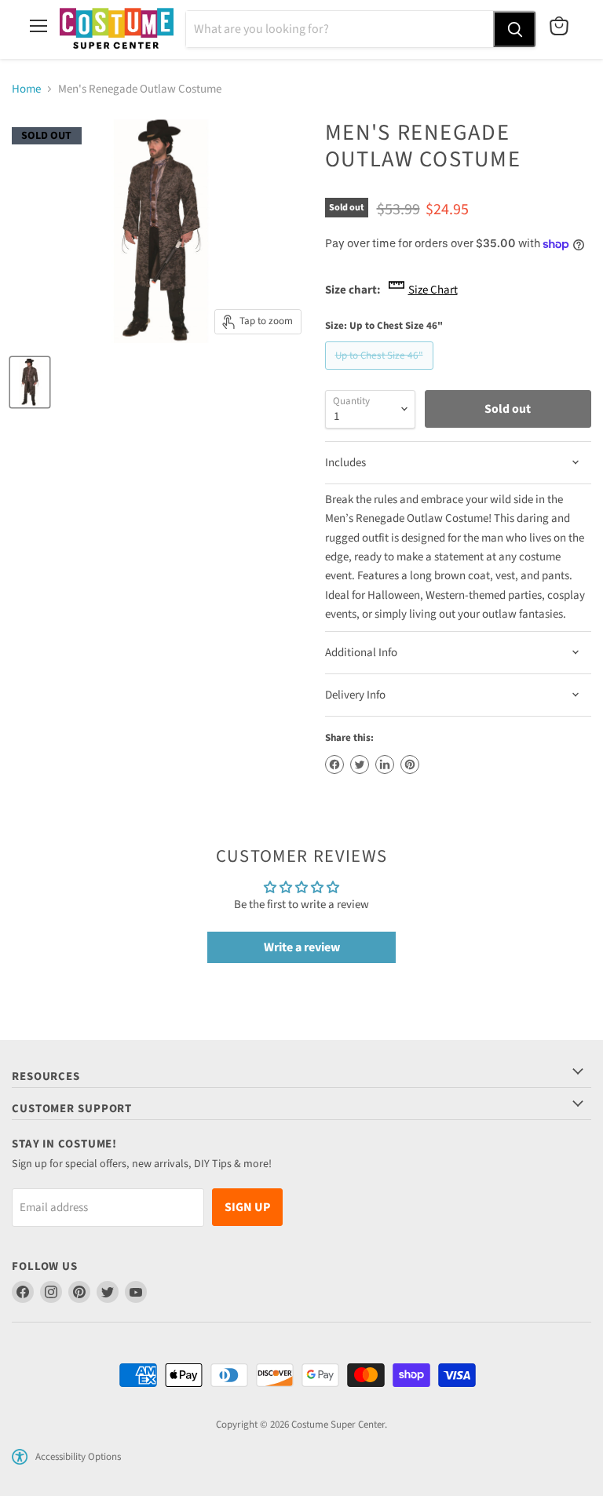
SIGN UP (247, 1207)
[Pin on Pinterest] (409, 764)
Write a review (302, 947)
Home (26, 89)
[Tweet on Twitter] (359, 764)
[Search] (514, 29)
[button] (19, 1457)
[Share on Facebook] (334, 764)
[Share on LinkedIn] (384, 764)
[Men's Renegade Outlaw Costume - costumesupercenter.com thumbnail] (29, 382)
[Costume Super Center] (117, 29)
